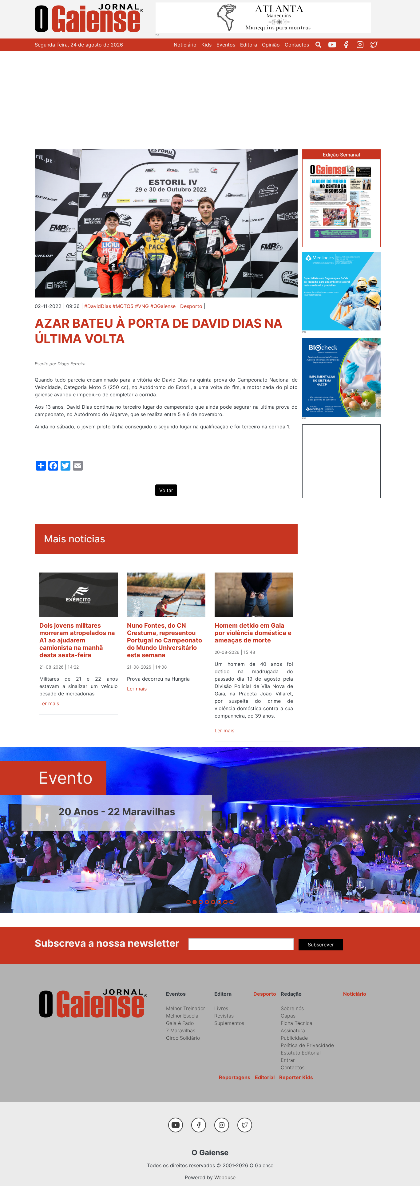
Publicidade (294, 1038)
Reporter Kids (296, 1077)
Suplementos (229, 1023)
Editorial (265, 1077)
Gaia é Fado (180, 1023)
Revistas (224, 1016)
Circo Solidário (183, 1038)
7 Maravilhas (180, 1030)
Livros (221, 1008)
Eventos (225, 45)
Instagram (362, 45)
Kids (206, 45)
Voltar (166, 490)
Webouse (225, 1177)
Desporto (191, 306)
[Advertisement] (210, 97)
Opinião (271, 45)
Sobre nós (292, 1008)
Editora (248, 45)
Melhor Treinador (185, 1008)
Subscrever (321, 944)
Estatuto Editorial (301, 1053)
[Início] (90, 19)
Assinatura (293, 1030)
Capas (288, 1016)
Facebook (348, 45)
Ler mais (49, 703)
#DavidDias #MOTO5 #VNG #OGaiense (130, 306)
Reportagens (234, 1077)
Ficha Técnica (296, 1023)
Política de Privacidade (307, 1045)
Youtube (334, 45)
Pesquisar (320, 45)
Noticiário (185, 45)
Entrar (288, 1060)
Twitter (376, 45)
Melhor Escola (182, 1016)
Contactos (297, 45)
